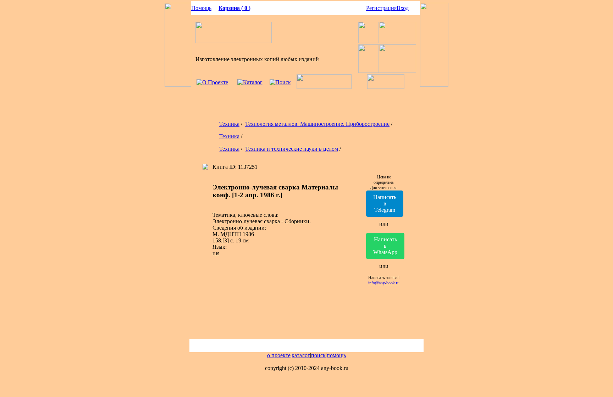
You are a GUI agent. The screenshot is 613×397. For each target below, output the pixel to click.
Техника (229, 124)
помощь (336, 355)
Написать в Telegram (384, 203)
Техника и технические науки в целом (291, 149)
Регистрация (381, 8)
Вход (403, 8)
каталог (301, 355)
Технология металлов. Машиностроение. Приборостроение (317, 124)
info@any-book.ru (383, 282)
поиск (318, 355)
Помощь (201, 8)
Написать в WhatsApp (385, 245)
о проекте (279, 355)
